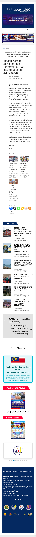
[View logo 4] (16, 462)
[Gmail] (26, 208)
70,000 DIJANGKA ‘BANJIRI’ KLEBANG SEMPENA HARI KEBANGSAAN (21, 302)
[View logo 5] (18, 462)
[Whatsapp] (18, 208)
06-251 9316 (11, 495)
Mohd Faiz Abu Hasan (14, 76)
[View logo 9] (26, 462)
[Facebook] (11, 208)
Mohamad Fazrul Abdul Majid (21, 255)
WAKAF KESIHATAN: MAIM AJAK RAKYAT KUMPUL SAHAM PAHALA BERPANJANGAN (22, 247)
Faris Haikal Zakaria (19, 238)
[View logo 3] (13, 462)
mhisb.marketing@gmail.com (18, 497)
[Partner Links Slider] (18, 452)
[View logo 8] (24, 462)
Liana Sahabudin (18, 269)
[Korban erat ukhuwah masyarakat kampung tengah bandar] (24, 158)
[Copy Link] (22, 208)
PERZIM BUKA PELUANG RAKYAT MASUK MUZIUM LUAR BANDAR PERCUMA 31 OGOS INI (23, 231)
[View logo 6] (20, 462)
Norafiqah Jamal (18, 294)
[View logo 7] (22, 462)
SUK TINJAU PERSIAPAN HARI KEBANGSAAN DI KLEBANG (23, 276)
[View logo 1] (9, 462)
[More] (29, 208)
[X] (14, 208)
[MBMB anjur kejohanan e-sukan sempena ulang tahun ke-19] (13, 158)
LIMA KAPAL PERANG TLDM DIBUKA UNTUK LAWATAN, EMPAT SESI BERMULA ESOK (23, 263)
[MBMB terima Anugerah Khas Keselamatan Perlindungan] (13, 181)
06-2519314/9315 (12, 492)
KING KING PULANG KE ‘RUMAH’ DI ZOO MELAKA (23, 289)
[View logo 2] (11, 462)
